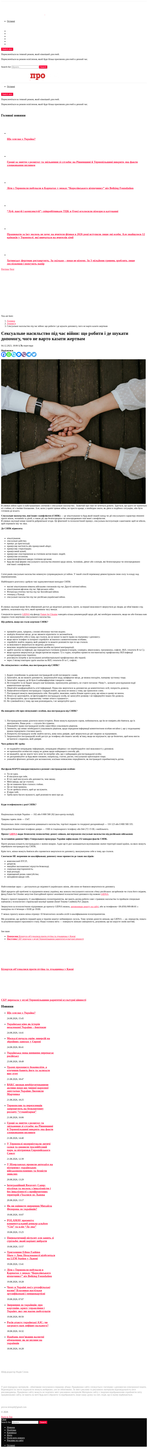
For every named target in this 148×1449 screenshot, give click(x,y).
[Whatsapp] (8, 354)
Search (43, 67)
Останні (11, 21)
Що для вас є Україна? (21, 138)
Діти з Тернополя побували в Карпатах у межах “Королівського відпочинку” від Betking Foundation (70, 188)
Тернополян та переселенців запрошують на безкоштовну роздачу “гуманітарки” (25, 1108)
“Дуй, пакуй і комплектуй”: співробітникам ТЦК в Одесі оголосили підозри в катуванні (62, 211)
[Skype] (13, 354)
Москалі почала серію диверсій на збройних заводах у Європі (28, 1040)
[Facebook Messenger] (18, 354)
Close (3, 1419)
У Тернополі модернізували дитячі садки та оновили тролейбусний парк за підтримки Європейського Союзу (28, 1148)
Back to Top (6, 1417)
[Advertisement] (74, 292)
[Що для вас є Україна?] (77, 127)
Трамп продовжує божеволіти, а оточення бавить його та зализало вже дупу (28, 1070)
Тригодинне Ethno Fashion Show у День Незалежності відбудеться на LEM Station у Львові (31, 1255)
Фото (9, 39)
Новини (11, 31)
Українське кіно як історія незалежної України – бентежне (26, 1026)
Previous (5, 269)
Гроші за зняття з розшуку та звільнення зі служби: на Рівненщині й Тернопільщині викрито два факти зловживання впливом (30, 1127)
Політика (11, 33)
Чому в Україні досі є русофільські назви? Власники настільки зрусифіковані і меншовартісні (28, 1290)
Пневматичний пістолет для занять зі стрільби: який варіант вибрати (30, 1239)
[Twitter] (34, 354)
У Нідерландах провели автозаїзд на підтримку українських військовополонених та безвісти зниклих (30, 1169)
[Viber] (23, 354)
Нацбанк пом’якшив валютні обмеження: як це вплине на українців (25, 1340)
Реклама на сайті (15, 44)
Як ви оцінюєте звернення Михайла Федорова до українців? (29, 1207)
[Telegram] (29, 354)
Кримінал (11, 36)
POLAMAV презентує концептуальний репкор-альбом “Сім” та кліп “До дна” (27, 1223)
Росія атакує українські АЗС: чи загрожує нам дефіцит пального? (28, 1324)
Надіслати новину (16, 41)
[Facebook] (3, 354)
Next (12, 269)
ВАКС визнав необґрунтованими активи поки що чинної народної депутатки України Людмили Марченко (27, 1089)
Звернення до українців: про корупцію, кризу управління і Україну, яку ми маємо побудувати (28, 1308)
